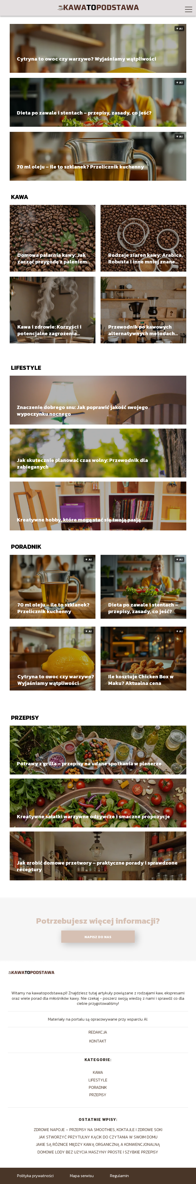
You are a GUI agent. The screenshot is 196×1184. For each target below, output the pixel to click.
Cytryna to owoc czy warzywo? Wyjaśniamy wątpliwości (86, 59)
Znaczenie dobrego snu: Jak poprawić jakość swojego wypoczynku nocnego (82, 410)
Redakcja (98, 1032)
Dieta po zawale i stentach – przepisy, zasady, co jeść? (84, 113)
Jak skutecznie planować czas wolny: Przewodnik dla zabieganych (82, 463)
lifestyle (26, 367)
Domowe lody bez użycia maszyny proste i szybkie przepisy (98, 1152)
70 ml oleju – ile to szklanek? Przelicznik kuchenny (80, 167)
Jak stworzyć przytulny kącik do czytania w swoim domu (98, 1137)
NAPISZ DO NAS (97, 936)
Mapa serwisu (82, 1176)
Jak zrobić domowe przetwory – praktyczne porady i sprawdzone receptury (97, 866)
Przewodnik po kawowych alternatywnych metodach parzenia (141, 330)
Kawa (19, 196)
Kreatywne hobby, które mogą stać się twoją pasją (79, 519)
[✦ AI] (52, 617)
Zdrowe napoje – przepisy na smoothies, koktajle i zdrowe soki (98, 1129)
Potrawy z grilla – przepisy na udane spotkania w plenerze (89, 763)
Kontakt (97, 1041)
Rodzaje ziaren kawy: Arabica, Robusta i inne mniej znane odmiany (145, 258)
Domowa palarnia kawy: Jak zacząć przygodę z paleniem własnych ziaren (52, 258)
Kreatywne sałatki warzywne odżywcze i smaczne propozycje (93, 816)
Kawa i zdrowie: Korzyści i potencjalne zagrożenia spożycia (49, 330)
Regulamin (119, 1176)
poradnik (26, 546)
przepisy (25, 717)
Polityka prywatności (35, 1176)
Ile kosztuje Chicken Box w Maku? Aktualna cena (141, 679)
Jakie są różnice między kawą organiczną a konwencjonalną (98, 1144)
